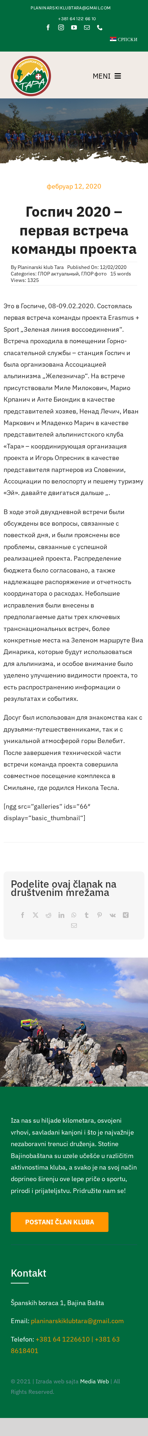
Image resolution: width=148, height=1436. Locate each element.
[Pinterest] (99, 915)
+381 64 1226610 (63, 1339)
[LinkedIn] (61, 915)
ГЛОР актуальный (58, 273)
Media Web (94, 1381)
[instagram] (61, 27)
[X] (35, 915)
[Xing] (125, 915)
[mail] (87, 27)
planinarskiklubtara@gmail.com (77, 1321)
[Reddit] (48, 915)
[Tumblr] (86, 915)
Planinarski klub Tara (41, 267)
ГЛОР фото (94, 273)
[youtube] (74, 27)
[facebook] (48, 27)
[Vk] (112, 915)
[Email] (74, 925)
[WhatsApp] (74, 915)
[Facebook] (22, 915)
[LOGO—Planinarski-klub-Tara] (31, 59)
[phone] (100, 27)
